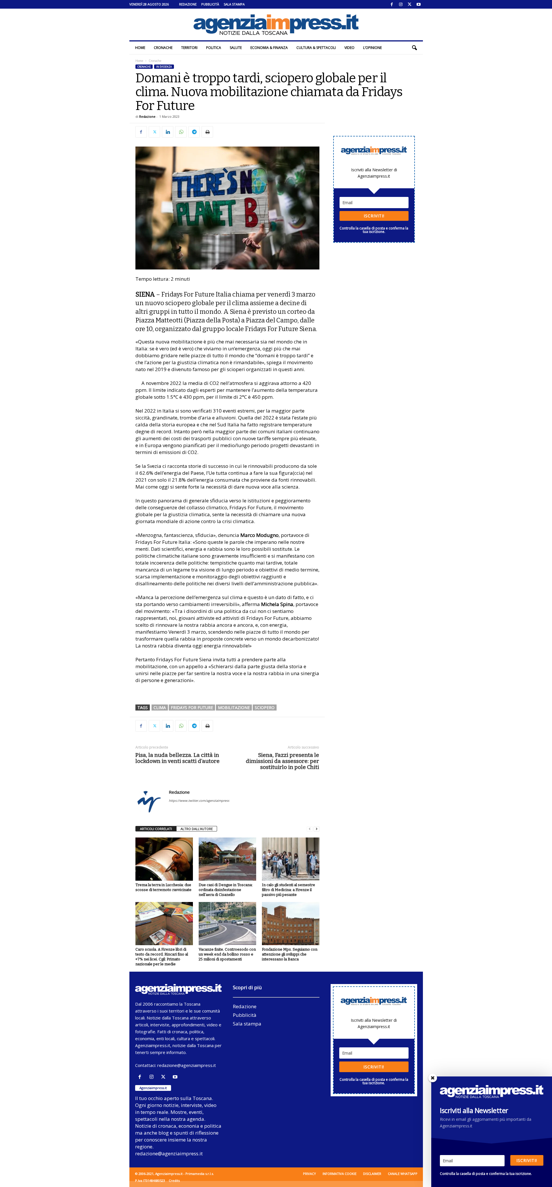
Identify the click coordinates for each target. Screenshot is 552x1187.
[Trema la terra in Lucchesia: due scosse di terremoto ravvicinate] (164, 859)
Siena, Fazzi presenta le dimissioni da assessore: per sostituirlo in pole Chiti (282, 761)
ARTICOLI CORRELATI (156, 829)
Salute (236, 47)
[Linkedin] (167, 132)
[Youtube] (418, 4)
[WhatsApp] (181, 132)
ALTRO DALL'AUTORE (197, 829)
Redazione (188, 4)
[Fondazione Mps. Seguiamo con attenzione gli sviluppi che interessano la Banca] (290, 923)
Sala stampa (234, 4)
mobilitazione (234, 707)
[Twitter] (409, 4)
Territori (189, 47)
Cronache (163, 47)
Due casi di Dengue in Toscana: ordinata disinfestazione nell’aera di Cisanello (226, 890)
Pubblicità (210, 4)
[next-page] (316, 829)
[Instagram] (400, 4)
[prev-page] (310, 829)
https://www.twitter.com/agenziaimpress (199, 800)
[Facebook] (391, 4)
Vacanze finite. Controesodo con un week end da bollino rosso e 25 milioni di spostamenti (227, 954)
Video (349, 47)
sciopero (265, 707)
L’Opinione (372, 47)
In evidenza (164, 67)
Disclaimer (372, 1173)
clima (160, 707)
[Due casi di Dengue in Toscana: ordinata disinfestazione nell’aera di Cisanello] (227, 859)
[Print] (207, 132)
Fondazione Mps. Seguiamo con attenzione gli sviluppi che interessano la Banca (289, 954)
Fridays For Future (192, 707)
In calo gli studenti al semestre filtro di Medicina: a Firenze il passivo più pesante (288, 890)
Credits (174, 1180)
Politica (213, 47)
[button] (414, 47)
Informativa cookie (339, 1173)
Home (140, 47)
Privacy (309, 1173)
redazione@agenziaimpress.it (186, 1065)
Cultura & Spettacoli (316, 47)
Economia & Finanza (269, 47)
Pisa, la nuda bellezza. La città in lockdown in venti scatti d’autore (177, 758)
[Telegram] (194, 132)
